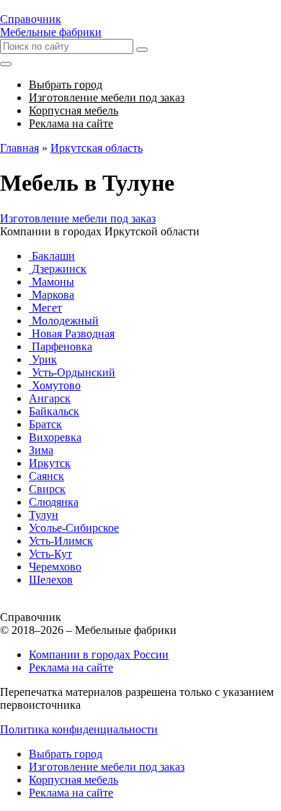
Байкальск (54, 411)
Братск (45, 424)
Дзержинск (57, 269)
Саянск (46, 476)
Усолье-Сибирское (74, 528)
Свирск (47, 489)
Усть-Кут (50, 554)
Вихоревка (55, 437)
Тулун (43, 515)
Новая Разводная (72, 333)
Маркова (51, 295)
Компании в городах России (99, 654)
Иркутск (50, 463)
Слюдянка (54, 502)
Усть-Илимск (61, 541)
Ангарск (50, 398)
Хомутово (55, 385)
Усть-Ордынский (72, 372)
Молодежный (64, 320)
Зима (41, 450)
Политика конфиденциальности (79, 729)
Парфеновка (60, 346)
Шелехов (51, 580)
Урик (43, 359)
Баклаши (52, 256)
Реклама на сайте (71, 667)
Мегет (45, 308)
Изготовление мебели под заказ (78, 218)
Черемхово (55, 567)
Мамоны (51, 282)
